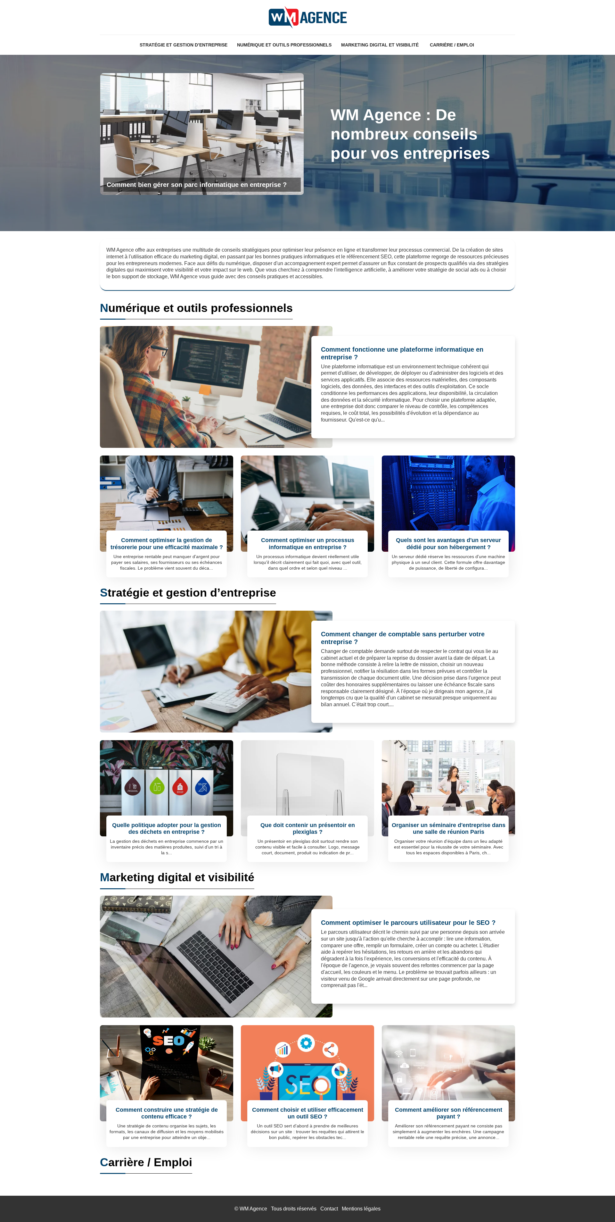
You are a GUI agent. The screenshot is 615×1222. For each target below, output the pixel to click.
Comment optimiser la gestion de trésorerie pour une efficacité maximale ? (167, 543)
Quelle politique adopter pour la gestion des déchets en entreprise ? (166, 828)
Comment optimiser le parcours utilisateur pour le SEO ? (408, 922)
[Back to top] (597, 1204)
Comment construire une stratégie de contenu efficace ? (167, 1113)
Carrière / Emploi (452, 44)
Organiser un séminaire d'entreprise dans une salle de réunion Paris (448, 828)
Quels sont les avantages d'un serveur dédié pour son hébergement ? (448, 543)
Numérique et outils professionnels (284, 44)
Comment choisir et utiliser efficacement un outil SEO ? (307, 1113)
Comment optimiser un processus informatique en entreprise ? (307, 543)
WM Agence (253, 1208)
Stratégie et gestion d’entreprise (183, 44)
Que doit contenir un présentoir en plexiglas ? (307, 828)
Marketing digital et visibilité (380, 44)
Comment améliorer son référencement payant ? (448, 1113)
